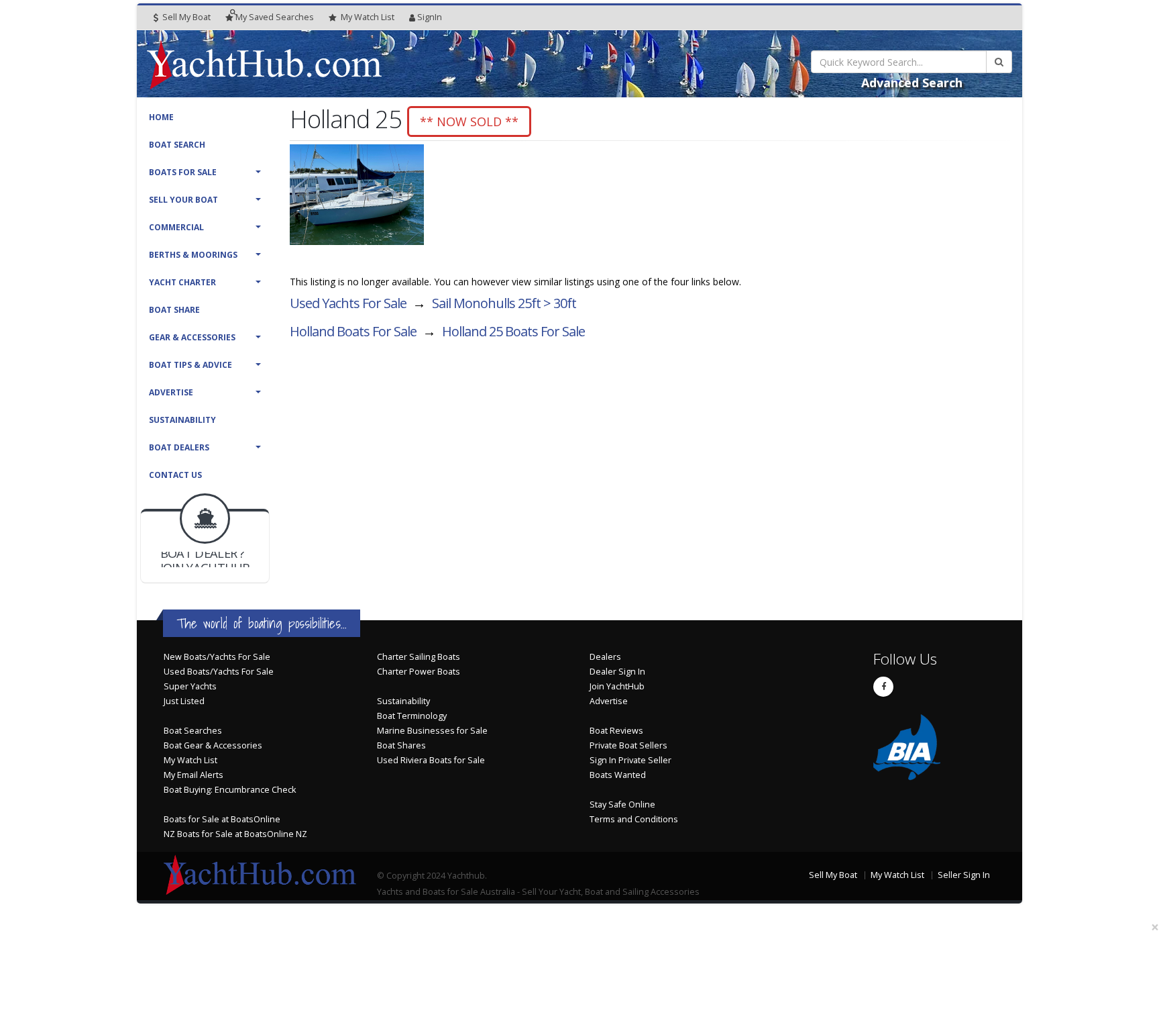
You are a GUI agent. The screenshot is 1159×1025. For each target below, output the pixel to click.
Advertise (171, 392)
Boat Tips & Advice (190, 365)
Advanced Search (911, 83)
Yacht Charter (182, 282)
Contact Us (175, 475)
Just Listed (184, 701)
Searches (274, 17)
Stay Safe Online (622, 804)
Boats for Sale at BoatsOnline (222, 819)
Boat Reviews (616, 730)
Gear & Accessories (192, 337)
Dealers (605, 657)
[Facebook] (883, 687)
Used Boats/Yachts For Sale (219, 671)
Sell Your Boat (183, 199)
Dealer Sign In (617, 671)
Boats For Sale (183, 172)
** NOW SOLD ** (469, 121)
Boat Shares (401, 745)
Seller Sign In (964, 875)
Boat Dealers (179, 447)
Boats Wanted (618, 775)
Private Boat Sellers (628, 745)
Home (161, 117)
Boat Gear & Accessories (213, 745)
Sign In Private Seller (630, 760)
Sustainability (182, 420)
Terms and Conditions (634, 819)
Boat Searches (193, 730)
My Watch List (190, 760)
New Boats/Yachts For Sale (217, 657)
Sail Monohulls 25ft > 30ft (504, 303)
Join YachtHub (617, 686)
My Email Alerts (193, 775)
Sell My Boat (185, 17)
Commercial (176, 227)
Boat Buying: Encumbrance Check (230, 789)
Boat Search (177, 144)
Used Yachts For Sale (348, 303)
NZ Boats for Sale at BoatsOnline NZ (235, 834)
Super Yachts (190, 686)
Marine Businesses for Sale (432, 730)
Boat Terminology (412, 716)
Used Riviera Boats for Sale (431, 760)
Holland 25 (513, 331)
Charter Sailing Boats (418, 657)
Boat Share (174, 309)
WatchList (367, 17)
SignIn (429, 17)
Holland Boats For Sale (353, 331)
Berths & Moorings (193, 254)
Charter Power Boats (418, 671)
